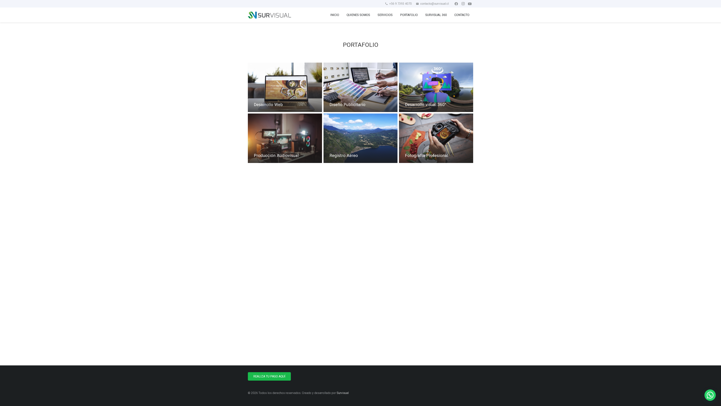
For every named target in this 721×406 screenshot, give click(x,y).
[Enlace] (269, 15)
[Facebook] (456, 3)
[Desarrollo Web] (285, 87)
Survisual (343, 393)
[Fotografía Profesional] (436, 138)
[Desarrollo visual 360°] (436, 87)
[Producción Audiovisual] (285, 138)
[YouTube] (469, 3)
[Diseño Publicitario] (361, 87)
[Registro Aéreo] (361, 138)
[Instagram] (463, 3)
